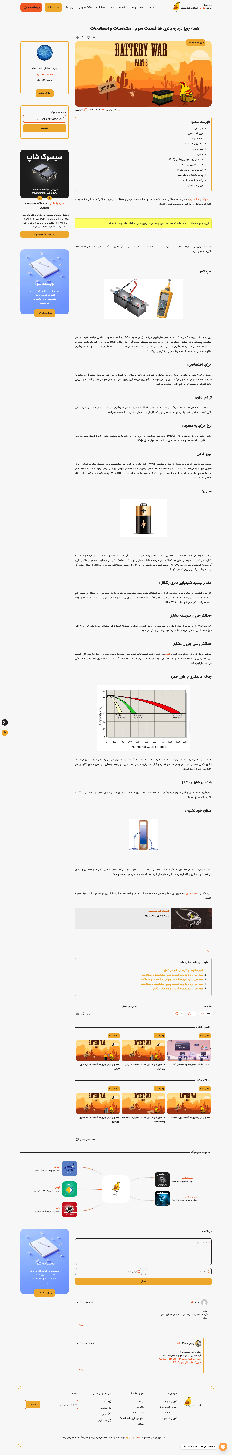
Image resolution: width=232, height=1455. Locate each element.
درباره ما (70, 7)
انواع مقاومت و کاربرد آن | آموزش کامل (183, 970)
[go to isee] (55, 1189)
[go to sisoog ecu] (56, 1168)
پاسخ (81, 1325)
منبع (209, 951)
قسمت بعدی (192, 894)
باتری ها (200, 42)
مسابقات (100, 7)
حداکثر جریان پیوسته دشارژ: (189, 165)
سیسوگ (207, 199)
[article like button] (88, 37)
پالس (167, 654)
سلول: (200, 154)
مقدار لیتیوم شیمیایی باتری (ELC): (185, 160)
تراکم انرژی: (197, 139)
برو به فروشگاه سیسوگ (44, 234)
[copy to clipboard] (94, 37)
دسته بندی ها (138, 7)
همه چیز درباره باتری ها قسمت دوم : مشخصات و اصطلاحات (172, 975)
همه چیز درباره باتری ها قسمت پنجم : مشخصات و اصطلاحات (172, 984)
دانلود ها (123, 7)
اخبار (112, 7)
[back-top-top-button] (5, 733)
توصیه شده (205, 1035)
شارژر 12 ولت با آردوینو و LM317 (186, 1362)
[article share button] (83, 37)
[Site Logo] (192, 7)
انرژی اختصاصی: (195, 133)
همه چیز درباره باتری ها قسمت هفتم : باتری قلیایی (177, 989)
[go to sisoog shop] (174, 1179)
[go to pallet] (55, 1209)
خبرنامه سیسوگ (58, 112)
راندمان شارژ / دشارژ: (192, 180)
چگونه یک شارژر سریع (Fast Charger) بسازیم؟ (180, 1359)
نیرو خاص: (198, 149)
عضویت (33, 1404)
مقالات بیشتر (45, 93)
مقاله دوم (194, 199)
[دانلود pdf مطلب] (77, 37)
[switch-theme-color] (5, 722)
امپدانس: (198, 128)
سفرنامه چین (85, 7)
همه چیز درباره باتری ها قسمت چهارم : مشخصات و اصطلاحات (171, 980)
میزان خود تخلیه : (194, 186)
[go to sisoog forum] (176, 1198)
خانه (151, 7)
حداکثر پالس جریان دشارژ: (190, 170)
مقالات (191, 42)
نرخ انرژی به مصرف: (193, 144)
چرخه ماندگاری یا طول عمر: (189, 175)
